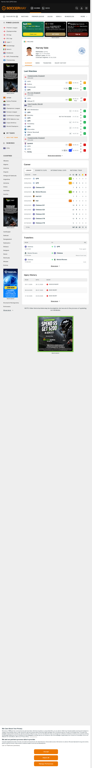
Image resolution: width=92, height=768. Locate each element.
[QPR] (82, 52)
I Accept (46, 752)
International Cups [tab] (58, 170)
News (37, 63)
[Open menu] (86, 8)
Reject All (46, 758)
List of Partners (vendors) (11, 745)
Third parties (33, 736)
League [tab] (28, 170)
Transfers (47, 63)
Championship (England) (36, 76)
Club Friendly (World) (35, 104)
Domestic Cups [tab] (41, 170)
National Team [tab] (76, 170)
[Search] (77, 8)
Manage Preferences (46, 764)
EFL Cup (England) (34, 93)
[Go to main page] (15, 8)
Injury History (60, 63)
